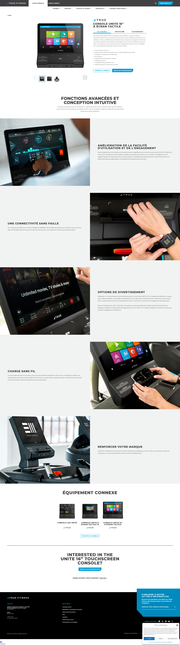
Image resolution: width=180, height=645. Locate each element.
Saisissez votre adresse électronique (155, 606)
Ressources (100, 8)
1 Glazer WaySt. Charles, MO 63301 (14, 617)
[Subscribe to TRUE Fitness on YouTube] (169, 621)
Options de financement (69, 612)
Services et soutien (83, 8)
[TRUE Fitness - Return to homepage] (90, 598)
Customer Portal (66, 607)
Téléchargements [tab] (137, 31)
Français (2, 644)
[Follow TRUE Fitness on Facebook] (165, 621)
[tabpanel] (119, 52)
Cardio (9, 15)
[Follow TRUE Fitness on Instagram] (162, 621)
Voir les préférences (172, 638)
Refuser (161, 638)
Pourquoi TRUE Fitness (118, 8)
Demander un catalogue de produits (72, 609)
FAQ (63, 614)
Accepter (149, 638)
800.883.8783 (10, 609)
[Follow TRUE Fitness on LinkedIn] (159, 621)
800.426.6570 (10, 613)
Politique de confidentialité (167, 642)
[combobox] (3, 642)
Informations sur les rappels (69, 622)
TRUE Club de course (68, 619)
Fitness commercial (38, 3)
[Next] (85, 77)
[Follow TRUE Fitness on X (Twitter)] (172, 621)
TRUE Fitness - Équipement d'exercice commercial (16, 3)
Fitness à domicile (54, 3)
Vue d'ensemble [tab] (102, 31)
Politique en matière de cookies (155, 642)
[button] (177, 625)
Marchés (68, 8)
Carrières (64, 617)
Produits (56, 8)
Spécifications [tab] (119, 31)
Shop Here (103, 578)
